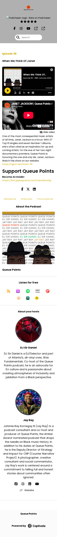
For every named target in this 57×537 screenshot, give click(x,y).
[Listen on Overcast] (18, 298)
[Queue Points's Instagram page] (19, 28)
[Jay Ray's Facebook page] (18, 484)
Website (29, 490)
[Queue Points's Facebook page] (15, 28)
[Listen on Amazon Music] (38, 291)
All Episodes (26, 199)
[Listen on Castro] (27, 298)
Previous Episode (45, 199)
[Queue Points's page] (34, 28)
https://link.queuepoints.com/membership (26, 180)
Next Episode (10, 199)
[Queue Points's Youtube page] (26, 28)
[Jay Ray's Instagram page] (24, 484)
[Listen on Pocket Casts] (48, 291)
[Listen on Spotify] (28, 291)
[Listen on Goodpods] (36, 298)
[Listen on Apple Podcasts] (18, 291)
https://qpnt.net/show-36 (17, 164)
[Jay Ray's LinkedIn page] (31, 484)
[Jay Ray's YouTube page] (38, 484)
